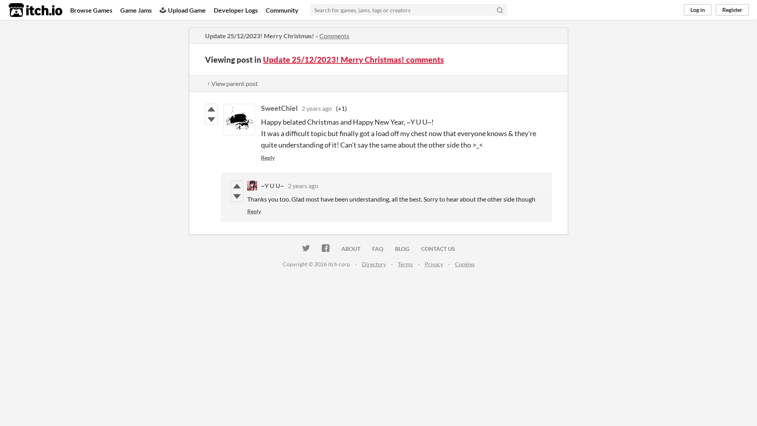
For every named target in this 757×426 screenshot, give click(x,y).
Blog (402, 248)
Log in (697, 9)
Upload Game (187, 10)
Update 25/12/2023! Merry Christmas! (259, 35)
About (350, 248)
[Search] (499, 10)
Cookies (465, 264)
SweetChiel (279, 108)
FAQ (377, 248)
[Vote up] (211, 109)
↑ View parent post (232, 83)
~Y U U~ (272, 185)
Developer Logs (236, 10)
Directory (374, 264)
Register (732, 9)
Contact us (438, 248)
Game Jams (136, 10)
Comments (334, 35)
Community (282, 10)
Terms (405, 264)
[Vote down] (211, 119)
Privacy (434, 264)
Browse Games (91, 10)
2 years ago (317, 108)
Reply (268, 157)
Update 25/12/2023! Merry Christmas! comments (353, 59)
